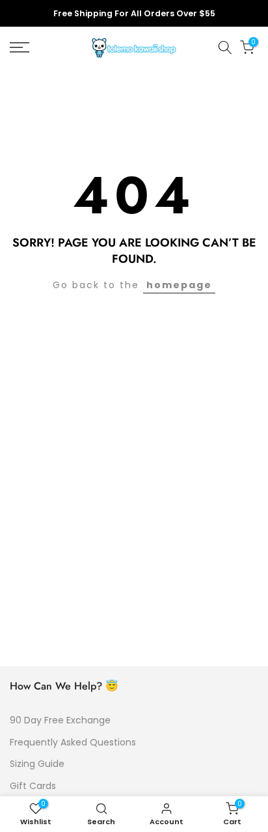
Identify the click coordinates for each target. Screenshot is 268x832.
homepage (179, 284)
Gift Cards (33, 785)
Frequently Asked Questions (73, 742)
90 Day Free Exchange (60, 720)
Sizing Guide (37, 763)
